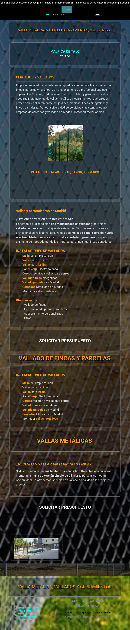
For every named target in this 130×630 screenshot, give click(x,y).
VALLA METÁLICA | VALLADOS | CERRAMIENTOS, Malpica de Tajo (64, 30)
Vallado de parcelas (26, 613)
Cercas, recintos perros (28, 608)
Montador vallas (24, 620)
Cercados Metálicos (26, 617)
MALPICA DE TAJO (65, 51)
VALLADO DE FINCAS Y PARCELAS (64, 358)
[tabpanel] (65, 54)
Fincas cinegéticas (26, 611)
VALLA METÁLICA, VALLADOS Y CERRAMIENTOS (64, 586)
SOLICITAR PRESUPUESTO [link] (65, 340)
